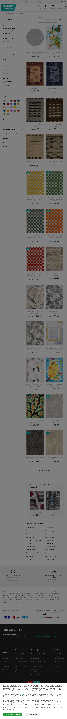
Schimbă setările (32, 714)
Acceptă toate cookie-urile (13, 714)
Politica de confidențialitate (11, 709)
